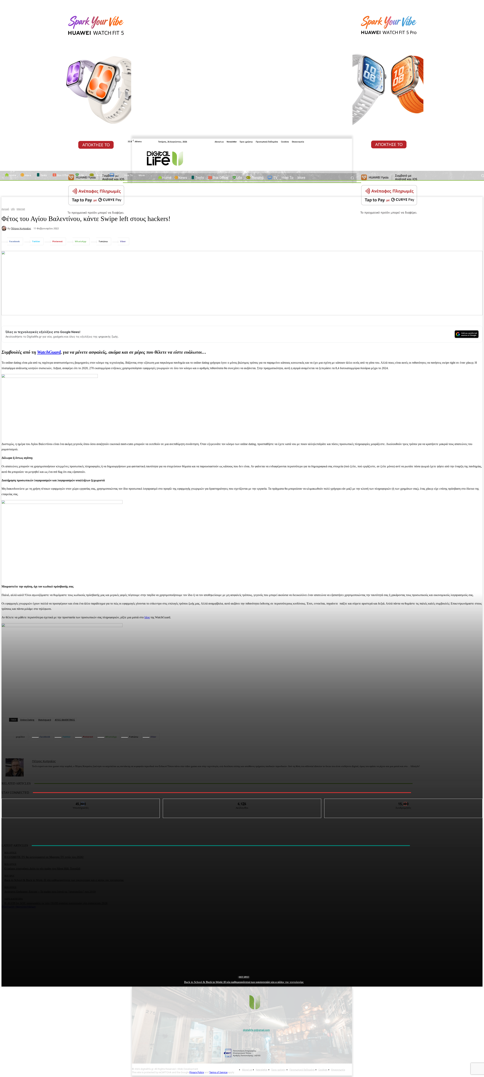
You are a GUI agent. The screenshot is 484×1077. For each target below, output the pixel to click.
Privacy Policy (196, 1072)
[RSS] (354, 141)
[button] (352, 177)
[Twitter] (345, 141)
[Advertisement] (242, 934)
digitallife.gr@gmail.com (256, 1030)
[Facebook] (340, 141)
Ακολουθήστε (242, 801)
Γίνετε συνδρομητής (403, 801)
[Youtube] (349, 141)
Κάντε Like (81, 801)
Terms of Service (218, 1072)
